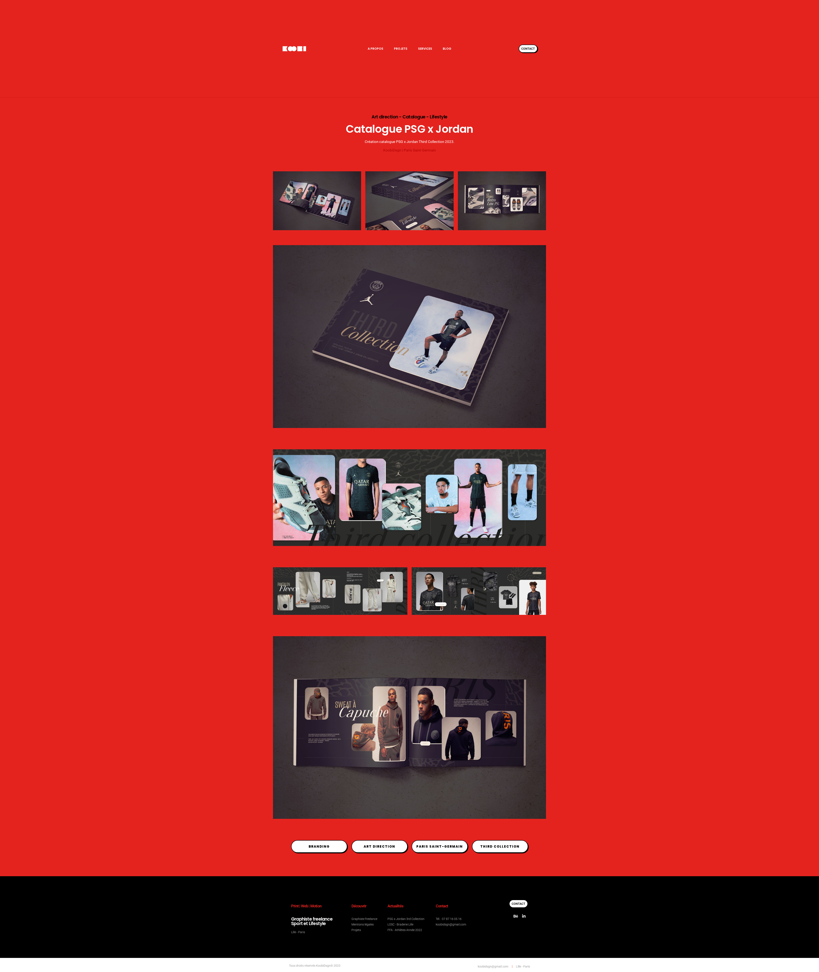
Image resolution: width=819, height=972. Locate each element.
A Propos (375, 49)
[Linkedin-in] (524, 916)
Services (425, 49)
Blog (447, 49)
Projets (400, 49)
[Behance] (516, 916)
